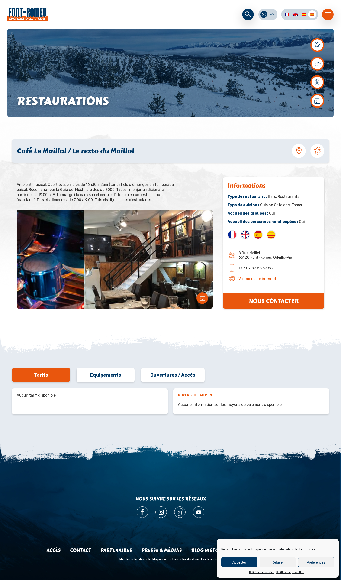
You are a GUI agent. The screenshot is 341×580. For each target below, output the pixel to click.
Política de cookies (261, 572)
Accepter (239, 562)
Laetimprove (210, 559)
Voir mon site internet (257, 279)
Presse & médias (161, 550)
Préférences (316, 562)
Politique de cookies (163, 559)
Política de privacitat (290, 572)
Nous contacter (274, 301)
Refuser (278, 562)
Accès (53, 550)
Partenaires (116, 550)
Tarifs (41, 375)
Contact (80, 550)
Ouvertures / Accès (172, 375)
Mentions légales (131, 559)
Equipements (105, 375)
